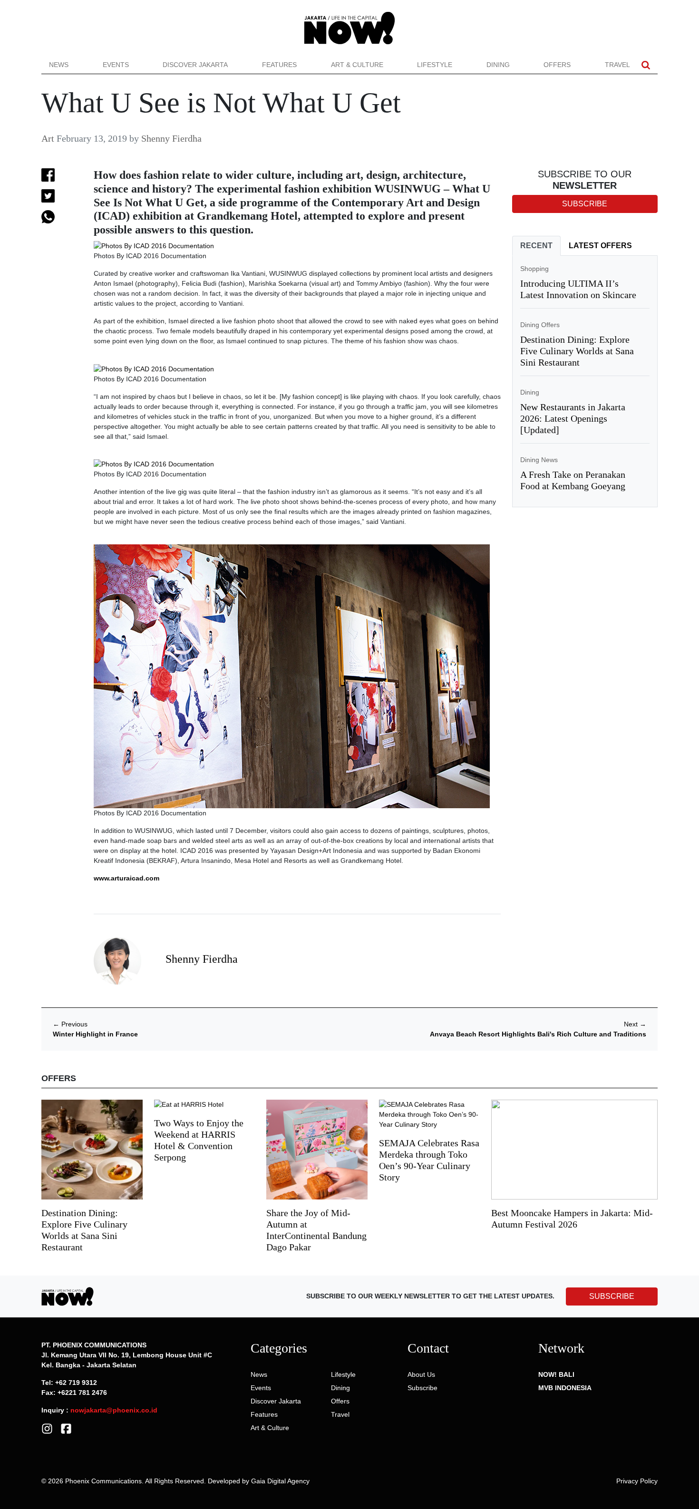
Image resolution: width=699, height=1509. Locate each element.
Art (47, 138)
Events (116, 64)
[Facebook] (66, 1428)
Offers (557, 64)
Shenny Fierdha (171, 138)
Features (279, 64)
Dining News (539, 460)
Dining (498, 64)
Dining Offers (540, 325)
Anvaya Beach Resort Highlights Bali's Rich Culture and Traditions (538, 1034)
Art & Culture (357, 64)
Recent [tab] (536, 246)
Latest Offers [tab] (600, 246)
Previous (70, 1024)
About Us (421, 1374)
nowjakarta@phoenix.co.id (113, 1410)
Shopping (534, 268)
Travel (617, 64)
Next (635, 1024)
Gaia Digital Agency (280, 1481)
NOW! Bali (556, 1374)
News (58, 64)
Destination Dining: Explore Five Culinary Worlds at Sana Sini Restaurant (577, 351)
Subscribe (422, 1388)
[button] (646, 65)
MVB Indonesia (565, 1388)
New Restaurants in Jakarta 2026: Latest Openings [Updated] (572, 418)
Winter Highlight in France (95, 1034)
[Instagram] (47, 1428)
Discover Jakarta (195, 64)
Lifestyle (434, 64)
